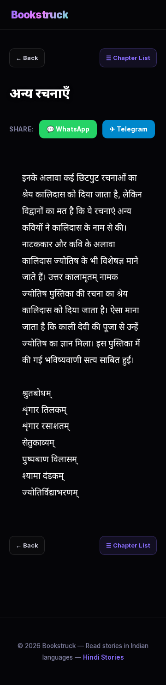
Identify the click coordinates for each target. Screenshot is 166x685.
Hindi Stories (103, 657)
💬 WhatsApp (68, 129)
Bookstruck (39, 14)
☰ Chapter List (128, 57)
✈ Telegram (129, 129)
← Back (27, 57)
